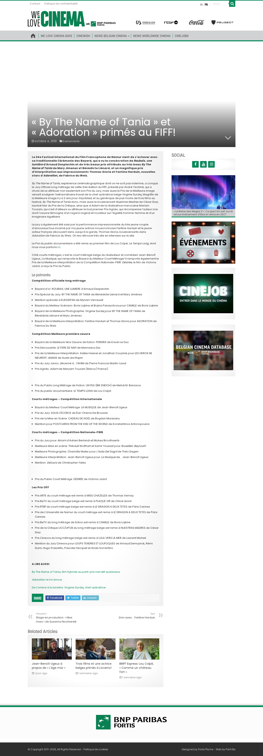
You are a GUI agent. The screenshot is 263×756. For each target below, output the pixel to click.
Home (38, 113)
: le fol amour (47, 580)
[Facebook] (195, 164)
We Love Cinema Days (56, 36)
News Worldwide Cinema (152, 36)
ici (59, 247)
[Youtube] (203, 164)
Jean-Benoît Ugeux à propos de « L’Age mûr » (48, 666)
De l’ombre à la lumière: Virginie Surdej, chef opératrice (69, 587)
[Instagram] (211, 164)
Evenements (61, 113)
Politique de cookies (95, 749)
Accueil (33, 35)
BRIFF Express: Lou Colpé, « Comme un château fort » (136, 668)
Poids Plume (205, 749)
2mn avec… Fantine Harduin (137, 615)
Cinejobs (182, 36)
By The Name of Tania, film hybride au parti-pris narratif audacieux (76, 572)
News (47, 113)
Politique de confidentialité (60, 3)
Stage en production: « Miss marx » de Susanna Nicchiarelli (56, 618)
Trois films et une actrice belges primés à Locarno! (94, 666)
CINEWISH (83, 36)
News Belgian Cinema (111, 36)
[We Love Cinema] (72, 18)
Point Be (230, 749)
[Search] (232, 4)
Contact (35, 3)
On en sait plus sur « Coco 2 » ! (193, 211)
